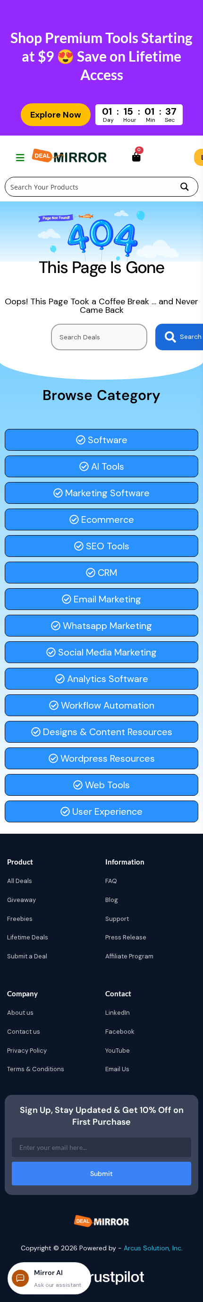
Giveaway (21, 900)
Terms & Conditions (35, 1069)
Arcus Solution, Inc (152, 1248)
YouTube (117, 1051)
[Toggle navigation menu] (19, 157)
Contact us (23, 1032)
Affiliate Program (129, 956)
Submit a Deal (27, 956)
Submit (101, 1173)
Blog (111, 900)
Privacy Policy (27, 1051)
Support (117, 919)
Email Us (117, 1069)
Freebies (20, 919)
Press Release (125, 937)
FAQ (111, 881)
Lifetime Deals (27, 937)
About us (20, 1013)
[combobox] (99, 337)
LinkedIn (117, 1013)
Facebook (120, 1032)
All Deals (19, 881)
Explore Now (55, 114)
